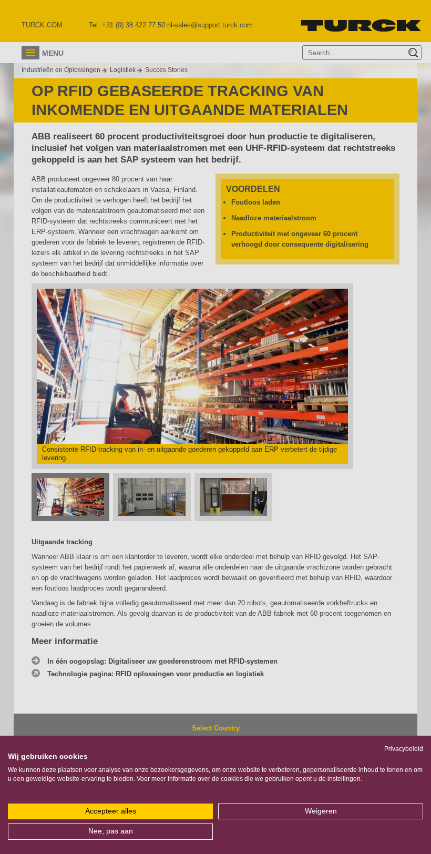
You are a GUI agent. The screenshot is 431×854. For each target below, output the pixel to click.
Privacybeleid (403, 749)
